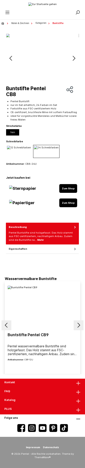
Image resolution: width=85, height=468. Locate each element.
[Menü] (7, 12)
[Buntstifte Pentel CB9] (42, 307)
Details (43, 366)
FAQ (7, 391)
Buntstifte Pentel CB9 (28, 334)
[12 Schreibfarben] (19, 151)
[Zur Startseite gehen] (42, 4)
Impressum (33, 447)
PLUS (8, 408)
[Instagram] (32, 428)
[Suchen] (77, 12)
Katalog (9, 400)
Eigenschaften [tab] (18, 248)
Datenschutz (51, 447)
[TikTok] (64, 428)
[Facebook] (21, 428)
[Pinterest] (53, 428)
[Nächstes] (74, 58)
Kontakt (9, 382)
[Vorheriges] (11, 58)
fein (12, 132)
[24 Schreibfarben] (46, 151)
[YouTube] (43, 428)
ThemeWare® (42, 457)
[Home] (3, 23)
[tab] (42, 233)
